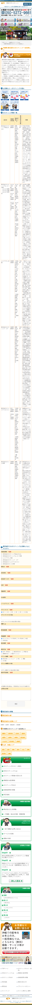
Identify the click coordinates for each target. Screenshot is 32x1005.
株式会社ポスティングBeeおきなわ (12, 554)
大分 (23, 749)
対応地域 (6, 794)
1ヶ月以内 (13, 638)
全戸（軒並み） (7, 651)
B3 (20, 612)
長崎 (13, 749)
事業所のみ (6, 653)
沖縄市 (16, 737)
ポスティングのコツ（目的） (13, 766)
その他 (26, 612)
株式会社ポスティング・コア (10, 560)
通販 (24, 658)
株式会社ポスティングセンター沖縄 (12, 556)
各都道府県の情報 (9, 790)
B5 (12, 612)
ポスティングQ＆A (10, 785)
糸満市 (10, 737)
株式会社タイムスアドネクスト (11, 562)
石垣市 (17, 733)
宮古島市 (11, 741)
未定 (26, 638)
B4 (16, 612)
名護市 (4, 737)
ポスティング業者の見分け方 (13, 776)
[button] (27, 4)
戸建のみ (25, 651)
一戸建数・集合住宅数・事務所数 (14, 814)
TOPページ (4, 42)
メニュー (12, 658)
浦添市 (23, 733)
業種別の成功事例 (9, 780)
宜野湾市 (10, 733)
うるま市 (4, 741)
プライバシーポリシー (24, 986)
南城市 (18, 741)
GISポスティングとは (10, 771)
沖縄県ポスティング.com (14, 42)
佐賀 (8, 749)
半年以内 (5, 640)
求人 (19, 658)
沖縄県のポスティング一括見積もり (14, 729)
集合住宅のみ (17, 651)
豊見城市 (23, 737)
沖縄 (9, 753)
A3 (8, 612)
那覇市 (4, 733)
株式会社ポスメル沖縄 (9, 564)
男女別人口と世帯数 (10, 809)
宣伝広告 (5, 658)
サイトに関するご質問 (24, 991)
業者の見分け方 (22, 982)
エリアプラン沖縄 (7, 558)
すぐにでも (6, 638)
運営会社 (4, 986)
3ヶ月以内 (20, 638)
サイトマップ (5, 991)
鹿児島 (4, 753)
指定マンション (15, 653)
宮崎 (28, 749)
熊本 (18, 749)
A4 (3, 612)
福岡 (3, 749)
